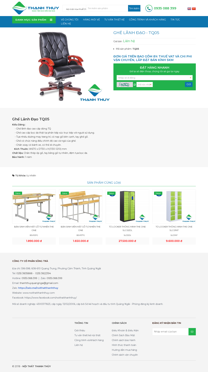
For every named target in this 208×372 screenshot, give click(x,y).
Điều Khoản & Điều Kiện (125, 330)
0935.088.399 (29, 278)
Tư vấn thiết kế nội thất (87, 335)
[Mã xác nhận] (135, 84)
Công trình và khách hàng (147, 19)
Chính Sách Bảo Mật (123, 335)
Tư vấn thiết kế (114, 19)
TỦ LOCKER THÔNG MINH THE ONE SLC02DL (127, 228)
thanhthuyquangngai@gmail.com (39, 283)
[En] (189, 8)
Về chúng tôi (69, 19)
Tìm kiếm (134, 8)
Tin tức (175, 19)
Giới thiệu (79, 330)
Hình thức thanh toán (124, 345)
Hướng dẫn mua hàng (124, 349)
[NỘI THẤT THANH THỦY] (35, 7)
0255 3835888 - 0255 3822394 (33, 273)
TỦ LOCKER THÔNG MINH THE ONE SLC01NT (174, 228)
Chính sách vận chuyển (125, 354)
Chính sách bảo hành (123, 340)
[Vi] (194, 8)
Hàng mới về (91, 19)
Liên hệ (66, 23)
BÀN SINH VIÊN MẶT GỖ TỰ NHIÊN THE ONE (34, 228)
